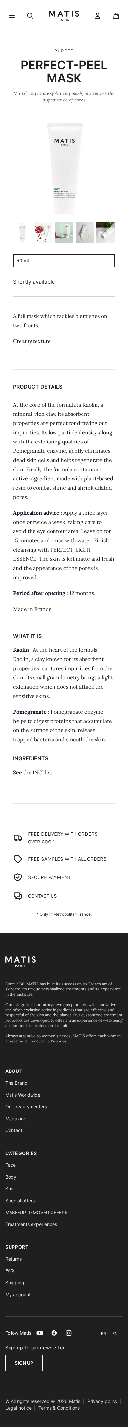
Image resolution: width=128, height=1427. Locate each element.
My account (18, 1294)
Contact (13, 1130)
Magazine (15, 1118)
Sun (9, 1188)
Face (10, 1165)
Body (10, 1177)
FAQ (9, 1270)
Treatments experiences (31, 1224)
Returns (13, 1259)
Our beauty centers (26, 1106)
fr (104, 1333)
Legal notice (18, 1408)
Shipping (14, 1282)
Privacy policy (102, 1401)
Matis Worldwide (22, 1095)
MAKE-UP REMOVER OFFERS (36, 1212)
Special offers (20, 1200)
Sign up (24, 1363)
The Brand (16, 1083)
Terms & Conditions (59, 1408)
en (114, 1333)
